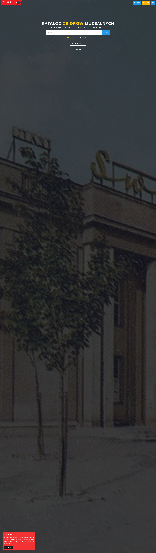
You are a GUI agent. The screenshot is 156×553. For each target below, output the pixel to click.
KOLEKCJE (78, 49)
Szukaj (106, 32)
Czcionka (137, 2)
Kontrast (146, 2)
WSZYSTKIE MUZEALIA (78, 43)
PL (153, 2)
